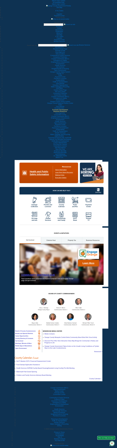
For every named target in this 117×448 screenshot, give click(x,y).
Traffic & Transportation (59, 420)
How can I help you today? (106, 438)
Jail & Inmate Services (59, 411)
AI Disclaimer (59, 434)
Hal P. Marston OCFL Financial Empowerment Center (33, 361)
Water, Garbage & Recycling (59, 424)
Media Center (59, 391)
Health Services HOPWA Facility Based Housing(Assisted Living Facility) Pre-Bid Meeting (45, 368)
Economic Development (59, 401)
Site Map (59, 7)
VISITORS (59, 88)
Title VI (59, 437)
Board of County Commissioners (25, 331)
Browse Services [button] (84, 45)
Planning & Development (59, 419)
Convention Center (59, 394)
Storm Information (61, 170)
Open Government (21, 348)
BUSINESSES (59, 108)
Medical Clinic (59, 175)
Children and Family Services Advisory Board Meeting (33, 375)
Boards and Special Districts (24, 333)
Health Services (59, 409)
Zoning (59, 425)
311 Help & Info (60, 440)
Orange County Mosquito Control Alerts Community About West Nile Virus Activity (70, 337)
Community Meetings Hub (38, 275)
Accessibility (60, 435)
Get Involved (19, 341)
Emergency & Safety (59, 402)
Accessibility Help (58, 2)
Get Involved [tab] (30, 240)
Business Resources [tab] (93, 240)
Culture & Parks (59, 399)
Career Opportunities (21, 336)
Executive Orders (60, 177)
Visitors (59, 28)
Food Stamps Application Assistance (28, 364)
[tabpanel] (61, 264)
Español (59, 14)
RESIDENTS (59, 47)
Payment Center (59, 15)
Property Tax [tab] (72, 240)
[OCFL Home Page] (58, 5)
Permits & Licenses (59, 416)
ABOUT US (59, 157)
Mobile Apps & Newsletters (23, 346)
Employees (59, 31)
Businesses (59, 30)
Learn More (88, 263)
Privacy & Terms (59, 432)
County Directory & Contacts (24, 338)
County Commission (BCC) (59, 388)
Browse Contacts (59, 439)
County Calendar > (95, 378)
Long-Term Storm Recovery (64, 172)
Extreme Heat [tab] (51, 240)
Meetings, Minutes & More (23, 343)
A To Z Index (59, 11)
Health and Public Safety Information (39, 173)
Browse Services (59, 41)
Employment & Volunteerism (59, 404)
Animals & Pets (59, 393)
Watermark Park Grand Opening (26, 371)
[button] (69, 24)
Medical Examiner (59, 412)
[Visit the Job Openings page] (92, 173)
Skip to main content (58, 1)
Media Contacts (49, 334)
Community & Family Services (60, 55)
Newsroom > (98, 351)
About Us (59, 33)
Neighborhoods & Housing (59, 414)
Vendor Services (59, 422)
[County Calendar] (58, 358)
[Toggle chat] (111, 443)
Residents (59, 26)
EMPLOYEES (59, 136)
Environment (59, 406)
